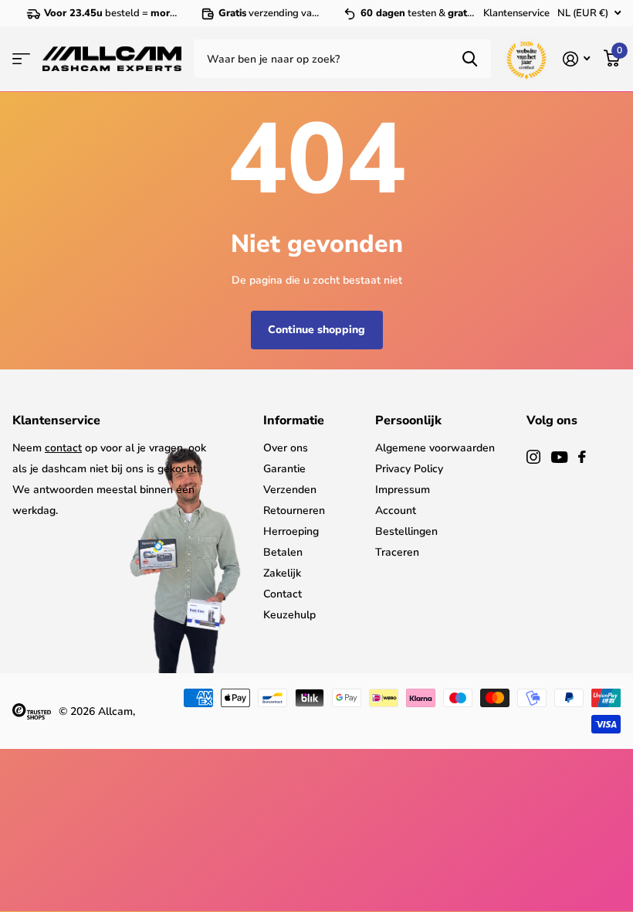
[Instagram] (533, 457)
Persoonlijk (408, 420)
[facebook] (582, 457)
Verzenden (289, 489)
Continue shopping (316, 329)
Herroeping (291, 531)
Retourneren (294, 510)
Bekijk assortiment (21, 59)
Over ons (285, 448)
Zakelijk (282, 573)
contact (63, 448)
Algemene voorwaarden (435, 448)
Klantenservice (516, 13)
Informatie (293, 420)
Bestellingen (406, 531)
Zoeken (470, 58)
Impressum (402, 489)
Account (395, 510)
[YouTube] (559, 457)
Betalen (283, 552)
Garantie (284, 468)
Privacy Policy (409, 468)
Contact (282, 594)
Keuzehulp (289, 614)
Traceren (397, 552)
